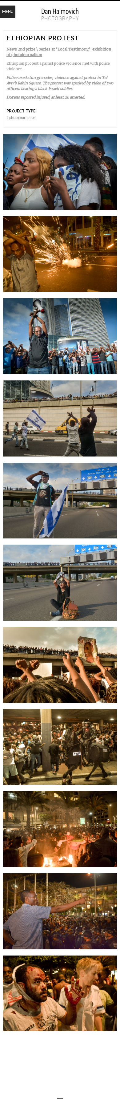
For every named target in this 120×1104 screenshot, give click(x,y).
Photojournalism (21, 117)
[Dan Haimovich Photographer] (60, 15)
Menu (8, 11)
